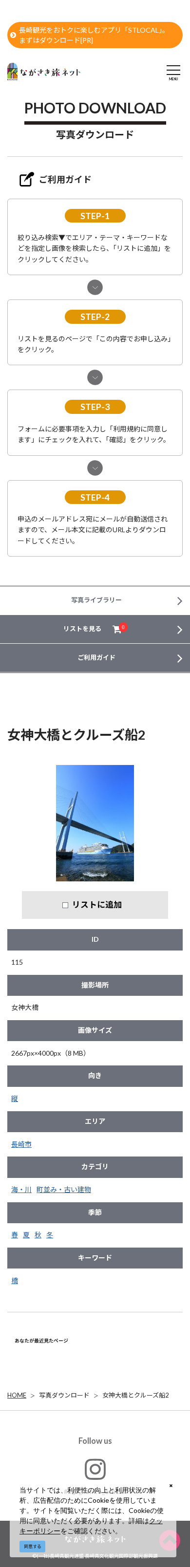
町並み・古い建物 (64, 1189)
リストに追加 (97, 904)
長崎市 (21, 1144)
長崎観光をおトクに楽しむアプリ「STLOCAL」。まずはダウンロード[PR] (94, 35)
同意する (32, 1546)
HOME (16, 1395)
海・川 (21, 1189)
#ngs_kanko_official (95, 1491)
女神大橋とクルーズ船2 (135, 1395)
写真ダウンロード (64, 1395)
